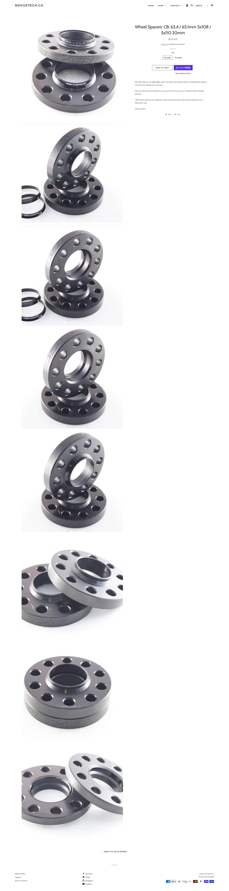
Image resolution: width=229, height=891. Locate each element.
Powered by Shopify (206, 877)
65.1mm (178, 58)
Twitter (87, 877)
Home (151, 6)
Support (18, 877)
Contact (176, 6)
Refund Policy (20, 874)
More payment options (183, 73)
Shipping (164, 44)
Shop (161, 6)
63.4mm (167, 58)
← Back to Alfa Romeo (114, 851)
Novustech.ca (29, 5)
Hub (172, 53)
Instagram (89, 881)
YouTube (88, 884)
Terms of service (21, 881)
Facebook (88, 874)
